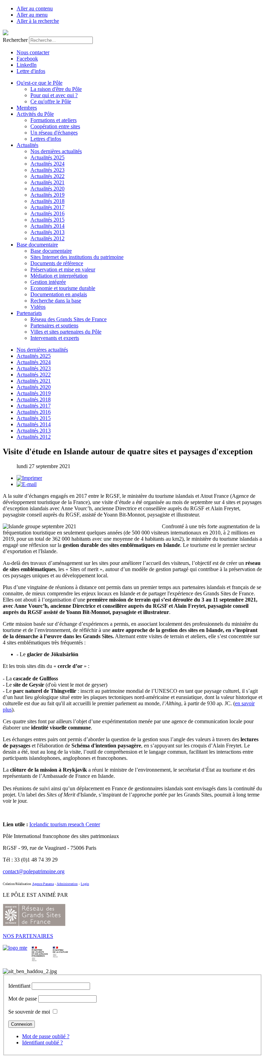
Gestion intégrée (48, 282)
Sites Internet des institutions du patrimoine (77, 257)
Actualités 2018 (47, 201)
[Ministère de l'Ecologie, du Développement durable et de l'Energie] (15, 948)
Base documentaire (37, 245)
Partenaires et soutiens (54, 325)
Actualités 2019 (47, 195)
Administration (67, 884)
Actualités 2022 (47, 176)
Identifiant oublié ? (42, 1042)
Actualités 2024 (47, 164)
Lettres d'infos (45, 139)
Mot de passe (22, 999)
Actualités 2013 (47, 232)
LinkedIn (27, 65)
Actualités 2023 (47, 170)
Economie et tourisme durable (62, 288)
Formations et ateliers (53, 120)
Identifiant (19, 986)
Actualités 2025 (47, 157)
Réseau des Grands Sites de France (68, 319)
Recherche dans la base (55, 301)
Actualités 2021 (47, 182)
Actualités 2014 (47, 226)
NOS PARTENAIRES (28, 936)
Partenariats (29, 313)
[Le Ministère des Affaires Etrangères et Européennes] (60, 948)
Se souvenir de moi (29, 1012)
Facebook (27, 59)
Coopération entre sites (55, 126)
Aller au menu (32, 15)
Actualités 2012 (47, 238)
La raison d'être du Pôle (56, 89)
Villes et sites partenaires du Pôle (65, 332)
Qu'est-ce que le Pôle (39, 83)
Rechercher (15, 40)
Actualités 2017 (47, 207)
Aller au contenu (35, 8)
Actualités (27, 145)
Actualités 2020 (47, 189)
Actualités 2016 (47, 213)
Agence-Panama (43, 884)
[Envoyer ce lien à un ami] (27, 484)
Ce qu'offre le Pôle (50, 101)
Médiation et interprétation (59, 276)
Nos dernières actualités (56, 151)
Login (85, 884)
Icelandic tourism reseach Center (64, 824)
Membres (27, 108)
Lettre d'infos (31, 71)
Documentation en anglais (58, 294)
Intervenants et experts (54, 338)
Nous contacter (33, 52)
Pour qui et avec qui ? (54, 95)
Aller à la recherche (38, 21)
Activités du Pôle (35, 114)
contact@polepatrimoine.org (34, 871)
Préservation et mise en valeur (62, 269)
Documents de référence (56, 263)
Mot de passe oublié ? (45, 1036)
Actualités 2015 (47, 220)
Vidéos (38, 307)
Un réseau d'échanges (54, 133)
